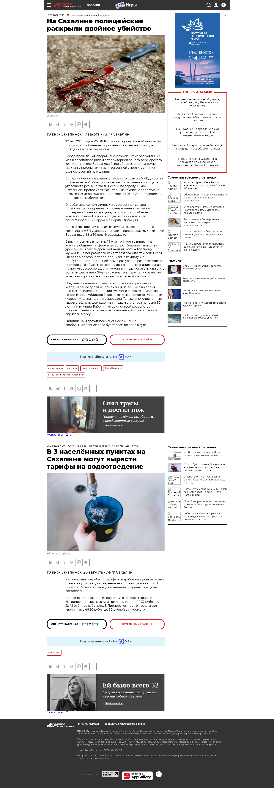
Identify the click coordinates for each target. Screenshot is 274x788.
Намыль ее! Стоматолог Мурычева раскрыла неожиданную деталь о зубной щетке (204, 246)
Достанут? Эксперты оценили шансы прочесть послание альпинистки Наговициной (205, 492)
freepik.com (65, 553)
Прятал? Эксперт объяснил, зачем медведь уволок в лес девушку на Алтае (203, 234)
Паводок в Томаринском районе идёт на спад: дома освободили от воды (197, 147)
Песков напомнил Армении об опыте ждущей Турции (204, 304)
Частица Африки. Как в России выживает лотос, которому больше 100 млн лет (204, 185)
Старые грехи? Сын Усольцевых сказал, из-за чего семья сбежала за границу (204, 479)
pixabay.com (54, 115)
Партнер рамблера (89, 774)
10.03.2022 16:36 (55, 15)
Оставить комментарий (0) (137, 339)
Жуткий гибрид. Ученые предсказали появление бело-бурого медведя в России (205, 504)
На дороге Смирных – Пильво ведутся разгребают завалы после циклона (197, 117)
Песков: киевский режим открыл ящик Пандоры (201, 291)
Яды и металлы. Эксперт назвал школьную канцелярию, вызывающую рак (202, 222)
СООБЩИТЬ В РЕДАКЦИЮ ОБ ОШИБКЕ (125, 724)
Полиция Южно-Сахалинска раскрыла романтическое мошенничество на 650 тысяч (197, 162)
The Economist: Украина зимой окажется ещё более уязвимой (200, 316)
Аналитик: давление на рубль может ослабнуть (203, 279)
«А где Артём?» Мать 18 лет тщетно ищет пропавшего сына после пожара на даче (204, 210)
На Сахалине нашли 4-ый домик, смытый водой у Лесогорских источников (197, 102)
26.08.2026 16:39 (56, 445)
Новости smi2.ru (59, 434)
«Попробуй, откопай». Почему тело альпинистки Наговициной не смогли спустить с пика (204, 467)
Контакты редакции (88, 724)
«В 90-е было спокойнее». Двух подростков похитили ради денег (203, 453)
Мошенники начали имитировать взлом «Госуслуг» (202, 267)
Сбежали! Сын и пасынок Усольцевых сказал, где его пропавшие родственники (205, 197)
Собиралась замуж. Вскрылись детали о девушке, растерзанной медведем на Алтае (203, 516)
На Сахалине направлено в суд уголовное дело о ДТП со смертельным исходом (197, 132)
